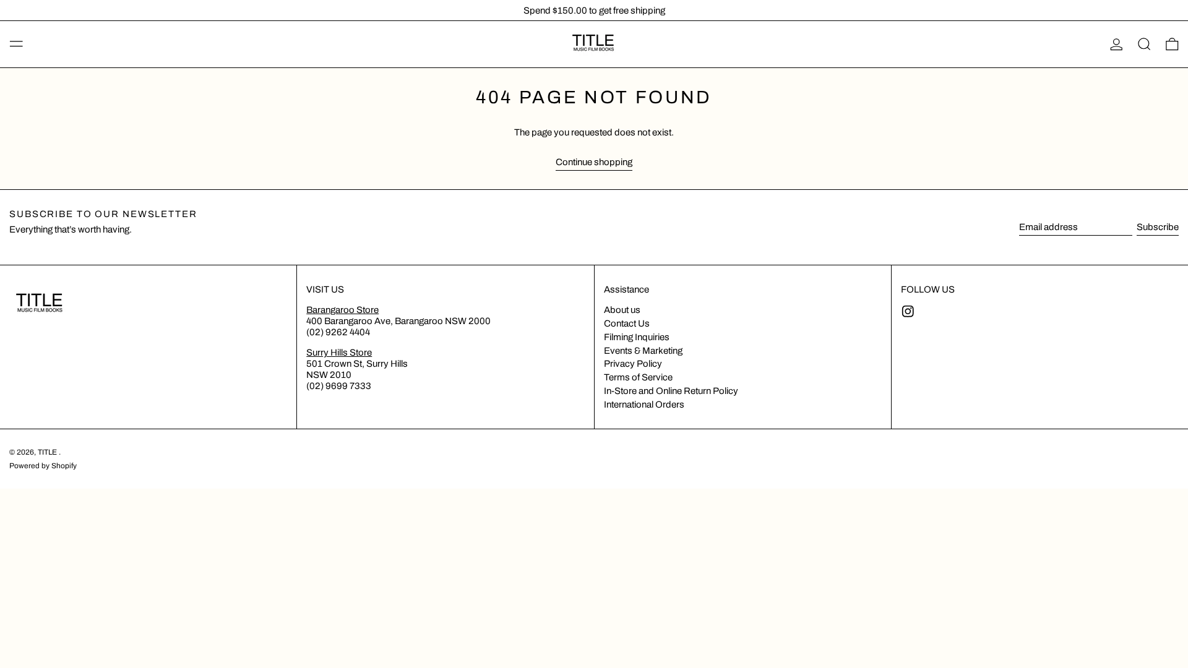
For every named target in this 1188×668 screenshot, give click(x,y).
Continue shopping (594, 162)
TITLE (48, 452)
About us (622, 310)
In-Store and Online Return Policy (671, 391)
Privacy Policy (633, 364)
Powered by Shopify (43, 465)
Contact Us (627, 323)
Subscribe (1158, 227)
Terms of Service (638, 377)
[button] (1144, 44)
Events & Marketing (643, 351)
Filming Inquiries (636, 337)
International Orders (644, 404)
